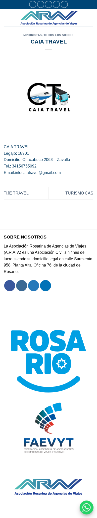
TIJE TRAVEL (16, 193)
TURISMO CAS (79, 193)
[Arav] (49, 17)
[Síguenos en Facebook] (32, 4)
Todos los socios (59, 35)
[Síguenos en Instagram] (40, 4)
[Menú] (7, 17)
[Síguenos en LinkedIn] (64, 4)
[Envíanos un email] (56, 4)
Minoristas (32, 35)
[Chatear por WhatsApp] (87, 507)
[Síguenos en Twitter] (48, 4)
